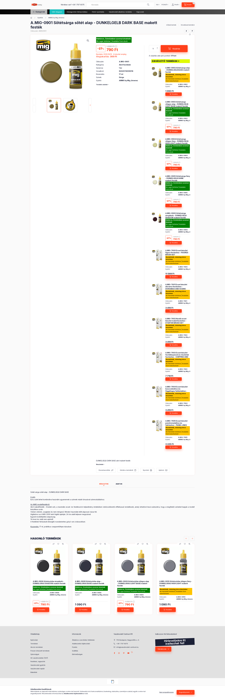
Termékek (34, 644)
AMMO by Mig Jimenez (56, 18)
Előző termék (171, 25)
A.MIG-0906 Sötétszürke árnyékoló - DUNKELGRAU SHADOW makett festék (49, 582)
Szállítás (75, 651)
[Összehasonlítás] (53, 544)
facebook (114, 653)
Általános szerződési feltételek (83, 640)
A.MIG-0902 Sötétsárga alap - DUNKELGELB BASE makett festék (177, 70)
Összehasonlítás (104, 470)
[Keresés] (148, 4)
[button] (38, 11)
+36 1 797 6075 (78, 5)
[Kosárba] (173, 94)
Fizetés (74, 647)
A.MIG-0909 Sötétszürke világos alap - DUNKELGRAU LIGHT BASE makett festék (133, 583)
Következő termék (187, 25)
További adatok (101, 84)
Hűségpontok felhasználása (77, 12)
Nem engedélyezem (166, 692)
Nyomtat (146, 470)
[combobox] (120, 4)
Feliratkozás (162, 649)
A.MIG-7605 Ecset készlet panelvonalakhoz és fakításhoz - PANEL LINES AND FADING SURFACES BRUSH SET (176, 425)
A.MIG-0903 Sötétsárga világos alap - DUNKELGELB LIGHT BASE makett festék (176, 104)
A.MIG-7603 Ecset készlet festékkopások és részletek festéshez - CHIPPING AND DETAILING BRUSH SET (177, 356)
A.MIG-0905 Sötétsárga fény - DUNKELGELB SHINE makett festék (177, 178)
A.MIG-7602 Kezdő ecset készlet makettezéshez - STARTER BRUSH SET (175, 321)
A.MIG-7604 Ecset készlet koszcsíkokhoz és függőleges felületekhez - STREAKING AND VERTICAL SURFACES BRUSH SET (177, 391)
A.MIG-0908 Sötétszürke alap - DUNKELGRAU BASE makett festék (89, 582)
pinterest (123, 653)
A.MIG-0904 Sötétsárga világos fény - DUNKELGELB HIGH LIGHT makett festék (176, 141)
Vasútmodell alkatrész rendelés (120, 12)
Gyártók (40, 18)
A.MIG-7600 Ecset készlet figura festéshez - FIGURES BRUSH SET (176, 252)
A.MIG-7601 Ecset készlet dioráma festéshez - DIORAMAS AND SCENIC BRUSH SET (176, 287)
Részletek (99, 464)
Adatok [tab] (119, 484)
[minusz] (157, 49)
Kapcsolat (140, 12)
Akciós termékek (36, 647)
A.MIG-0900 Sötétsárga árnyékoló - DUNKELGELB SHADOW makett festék (176, 215)
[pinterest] (192, 31)
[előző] (186, 538)
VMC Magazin (57, 12)
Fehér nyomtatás (98, 12)
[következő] (192, 538)
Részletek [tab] (104, 484)
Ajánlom (161, 470)
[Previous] (34, 105)
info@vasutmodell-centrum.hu (127, 647)
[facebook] (186, 31)
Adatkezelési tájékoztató (81, 644)
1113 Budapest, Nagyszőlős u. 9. (127, 640)
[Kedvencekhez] (190, 34)
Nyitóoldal (34, 640)
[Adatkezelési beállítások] (132, 652)
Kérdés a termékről (126, 470)
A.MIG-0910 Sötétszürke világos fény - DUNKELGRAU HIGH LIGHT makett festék (175, 583)
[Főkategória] (31, 18)
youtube (128, 653)
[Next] (89, 105)
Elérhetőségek (77, 654)
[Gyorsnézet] (63, 544)
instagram (119, 653)
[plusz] (157, 48)
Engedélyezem (184, 692)
